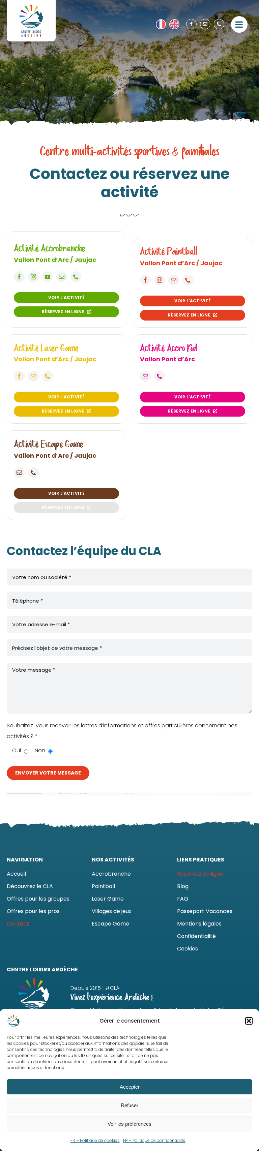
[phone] (219, 24)
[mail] (205, 24)
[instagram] (33, 276)
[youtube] (47, 276)
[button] (249, 1021)
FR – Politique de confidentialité (154, 1140)
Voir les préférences (129, 1124)
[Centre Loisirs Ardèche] (31, 6)
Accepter (130, 1087)
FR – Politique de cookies (95, 1140)
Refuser (129, 1105)
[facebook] (191, 24)
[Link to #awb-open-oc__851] (239, 24)
